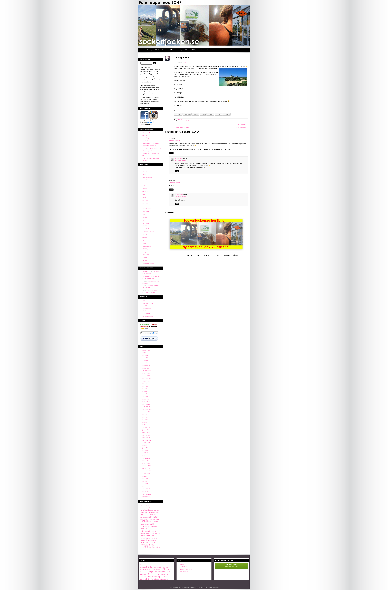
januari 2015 (145, 399)
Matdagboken (146, 313)
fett (158, 510)
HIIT (141, 515)
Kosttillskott (145, 211)
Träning (180, 50)
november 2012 (146, 466)
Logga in (182, 564)
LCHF (157, 50)
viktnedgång (155, 547)
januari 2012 (145, 491)
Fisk (143, 185)
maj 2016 (145, 358)
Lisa (170, 138)
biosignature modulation (158, 565)
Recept (164, 50)
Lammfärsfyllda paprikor (149, 138)
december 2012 (146, 463)
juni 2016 (145, 355)
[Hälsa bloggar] (153, 325)
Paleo (144, 243)
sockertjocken (179, 158)
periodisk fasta (146, 540)
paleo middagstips (152, 538)
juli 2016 (144, 353)
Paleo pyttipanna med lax (149, 146)
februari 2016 (146, 365)
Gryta (143, 194)
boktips (155, 508)
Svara (171, 153)
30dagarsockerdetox (145, 506)
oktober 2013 (146, 437)
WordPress (197, 587)
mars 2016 (145, 363)
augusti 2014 (146, 412)
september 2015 (146, 378)
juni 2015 (145, 386)
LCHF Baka (153, 522)
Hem (142, 50)
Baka (143, 168)
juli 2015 (144, 383)
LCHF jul (143, 529)
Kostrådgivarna (146, 308)
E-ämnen (151, 510)
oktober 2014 (146, 406)
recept (143, 542)
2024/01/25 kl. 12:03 (180, 160)
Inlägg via (184, 566)
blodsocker (150, 508)
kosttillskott (156, 519)
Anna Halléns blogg (147, 303)
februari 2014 (146, 427)
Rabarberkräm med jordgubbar (151, 143)
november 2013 (146, 435)
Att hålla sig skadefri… (148, 151)
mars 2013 (145, 455)
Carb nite (145, 174)
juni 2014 (145, 417)
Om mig (149, 50)
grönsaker (156, 512)
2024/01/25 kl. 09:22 (174, 182)
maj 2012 (145, 481)
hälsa (152, 514)
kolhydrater (153, 517)
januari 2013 (145, 460)
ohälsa (142, 536)
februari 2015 (146, 396)
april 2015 (145, 391)
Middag (144, 234)
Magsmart (145, 140)
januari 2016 (145, 368)
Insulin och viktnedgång (181, 127)
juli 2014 (144, 414)
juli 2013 (144, 445)
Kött (143, 214)
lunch (154, 531)
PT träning (145, 249)
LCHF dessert (144, 524)
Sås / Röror (145, 254)
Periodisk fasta (146, 246)
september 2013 (146, 440)
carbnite (143, 510)
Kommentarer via (186, 569)
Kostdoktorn (145, 306)
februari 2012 (146, 489)
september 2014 (146, 409)
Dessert (144, 180)
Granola (144, 135)
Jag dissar (145, 200)
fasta (155, 510)
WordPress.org (184, 571)
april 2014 (145, 422)
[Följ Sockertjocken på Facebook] (144, 120)
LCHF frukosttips (147, 525)
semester (148, 542)
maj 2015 (145, 388)
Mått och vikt (145, 229)
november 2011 (146, 496)
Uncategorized (146, 260)
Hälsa (187, 50)
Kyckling (144, 217)
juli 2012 (144, 476)
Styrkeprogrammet (147, 316)
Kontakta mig (204, 50)
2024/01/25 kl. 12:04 (180, 197)
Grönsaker (145, 191)
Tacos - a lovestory (242, 127)
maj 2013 (145, 450)
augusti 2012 (146, 473)
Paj (143, 240)
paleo (148, 535)
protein (154, 540)
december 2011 (146, 494)
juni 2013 (145, 448)
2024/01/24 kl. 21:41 (174, 140)
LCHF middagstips (146, 529)
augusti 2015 (146, 381)
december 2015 (146, 370)
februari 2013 (146, 458)
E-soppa (144, 183)
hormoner (146, 515)
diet (147, 510)
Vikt (150, 547)
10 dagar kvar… (183, 57)
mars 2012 (145, 486)
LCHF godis (154, 526)
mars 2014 (145, 424)
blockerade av (231, 565)
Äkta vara (145, 301)
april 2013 (145, 453)
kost (151, 519)
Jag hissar (145, 203)
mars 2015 (145, 394)
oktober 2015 (146, 376)
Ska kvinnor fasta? (147, 133)
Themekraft (216, 587)
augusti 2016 (146, 350)
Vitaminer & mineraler (148, 263)
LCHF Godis (145, 223)
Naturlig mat (156, 533)
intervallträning (144, 517)
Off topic (194, 50)
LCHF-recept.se (146, 311)
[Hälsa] (144, 325)
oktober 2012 (146, 468)
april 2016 (145, 360)
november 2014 (146, 404)
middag (142, 533)
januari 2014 (145, 430)
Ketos (144, 206)
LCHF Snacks (146, 226)
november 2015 (146, 373)
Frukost (144, 188)
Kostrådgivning (146, 209)
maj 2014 (145, 419)
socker (153, 542)
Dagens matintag (147, 177)
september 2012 (146, 471)
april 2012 (145, 484)
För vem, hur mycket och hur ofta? (151, 148)
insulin (157, 515)
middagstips (149, 533)
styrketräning (147, 544)
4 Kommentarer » (243, 124)
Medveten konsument (148, 232)
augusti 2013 (146, 442)
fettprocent (143, 512)
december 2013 (146, 432)
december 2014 (146, 401)
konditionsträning (145, 519)
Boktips (172, 50)
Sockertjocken (146, 271)
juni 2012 (145, 479)
